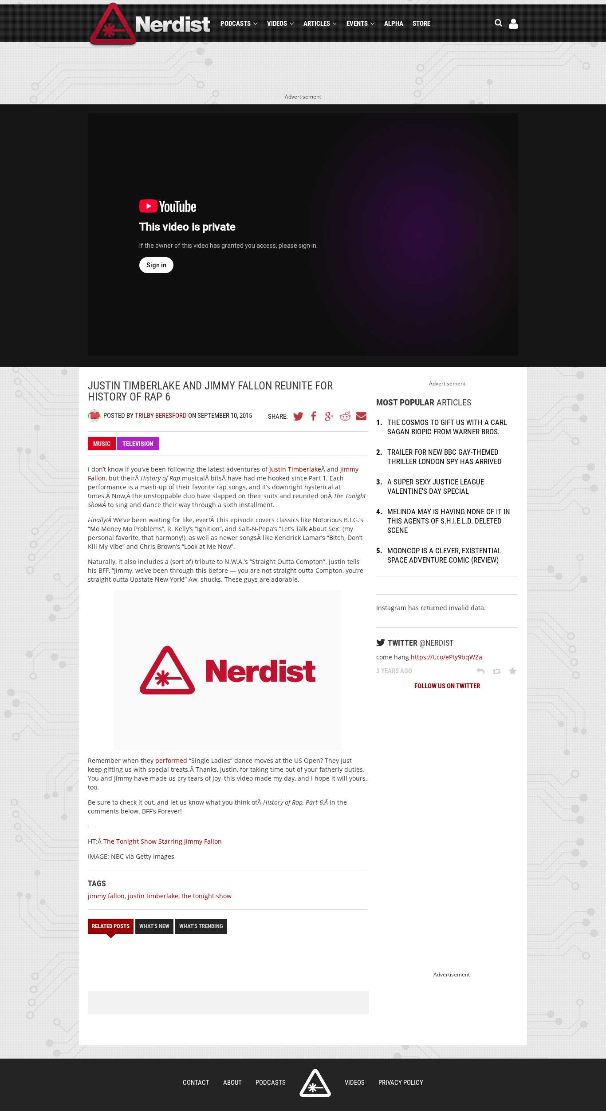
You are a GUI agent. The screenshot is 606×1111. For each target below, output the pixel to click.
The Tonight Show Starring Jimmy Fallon (162, 841)
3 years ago (394, 671)
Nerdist (150, 25)
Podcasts (235, 24)
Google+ (329, 416)
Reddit (345, 416)
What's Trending (201, 926)
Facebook (314, 416)
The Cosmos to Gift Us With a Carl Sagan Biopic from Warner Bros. (447, 427)
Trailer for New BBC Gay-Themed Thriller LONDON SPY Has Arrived (444, 457)
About (232, 1083)
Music (101, 443)
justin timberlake (153, 896)
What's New (154, 926)
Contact (196, 1083)
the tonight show (206, 896)
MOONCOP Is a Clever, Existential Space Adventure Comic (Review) (444, 555)
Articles (316, 24)
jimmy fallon (106, 896)
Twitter (298, 416)
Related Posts (111, 926)
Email (360, 416)
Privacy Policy (400, 1083)
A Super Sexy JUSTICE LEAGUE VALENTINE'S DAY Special (435, 486)
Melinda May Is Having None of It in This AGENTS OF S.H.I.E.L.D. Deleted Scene (448, 521)
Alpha (393, 24)
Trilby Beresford (161, 416)
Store (421, 24)
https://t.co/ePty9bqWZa (446, 657)
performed (171, 760)
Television (137, 443)
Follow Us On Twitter (447, 686)
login (513, 24)
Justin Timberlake (295, 469)
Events (357, 24)
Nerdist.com (315, 1083)
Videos (277, 24)
